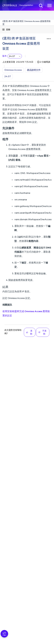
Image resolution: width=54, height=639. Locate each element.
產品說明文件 (33, 69)
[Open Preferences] (4, 633)
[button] (27, 29)
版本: (4, 56)
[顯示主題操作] (49, 39)
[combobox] (15, 56)
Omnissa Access (13, 69)
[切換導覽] (49, 5)
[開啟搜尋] (41, 5)
